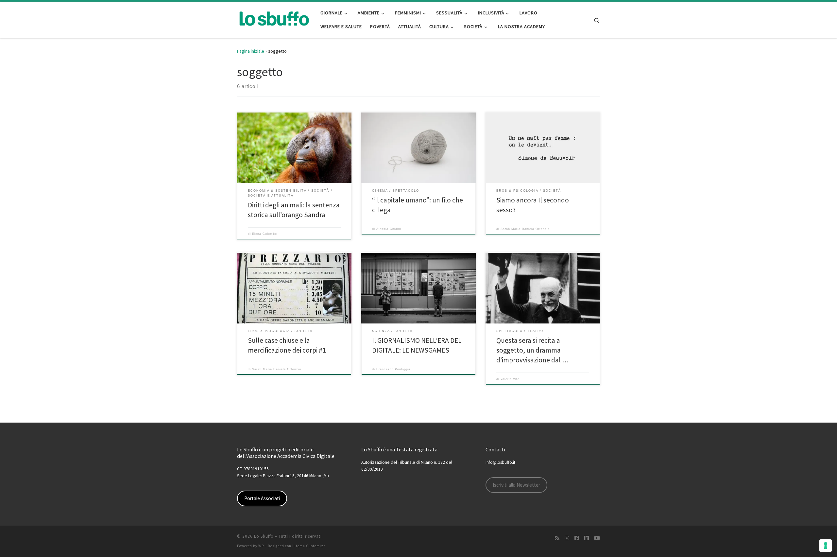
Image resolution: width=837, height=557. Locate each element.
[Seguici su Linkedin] (586, 538)
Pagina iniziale (250, 51)
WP (261, 546)
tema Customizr (310, 546)
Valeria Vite (510, 379)
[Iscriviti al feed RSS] (557, 538)
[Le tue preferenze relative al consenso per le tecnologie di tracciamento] (825, 545)
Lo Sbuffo (264, 536)
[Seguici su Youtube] (597, 538)
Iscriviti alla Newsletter (516, 485)
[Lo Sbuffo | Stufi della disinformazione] (274, 18)
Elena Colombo (264, 233)
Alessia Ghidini (388, 229)
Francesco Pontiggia (393, 369)
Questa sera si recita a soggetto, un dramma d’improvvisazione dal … (532, 350)
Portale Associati (262, 498)
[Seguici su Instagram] (567, 538)
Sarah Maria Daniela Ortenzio (525, 229)
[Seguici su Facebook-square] (576, 538)
